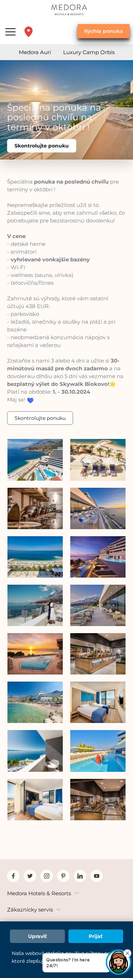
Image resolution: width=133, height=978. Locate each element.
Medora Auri (35, 52)
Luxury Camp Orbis (89, 52)
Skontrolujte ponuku (42, 146)
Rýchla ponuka (103, 31)
